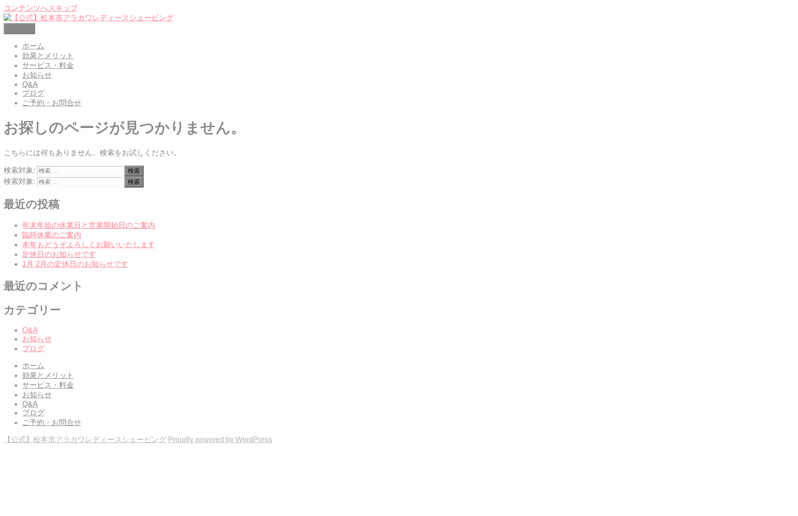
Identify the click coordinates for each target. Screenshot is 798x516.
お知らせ (37, 75)
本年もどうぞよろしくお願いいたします (88, 245)
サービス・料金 (48, 65)
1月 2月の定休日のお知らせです (75, 264)
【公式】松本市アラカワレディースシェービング (85, 439)
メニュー (19, 28)
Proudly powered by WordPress (220, 439)
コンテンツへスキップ (41, 8)
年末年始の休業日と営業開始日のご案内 (88, 225)
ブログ (33, 93)
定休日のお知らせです (59, 254)
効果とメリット (48, 56)
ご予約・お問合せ (51, 103)
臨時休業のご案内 (51, 235)
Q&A (30, 84)
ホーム (33, 46)
